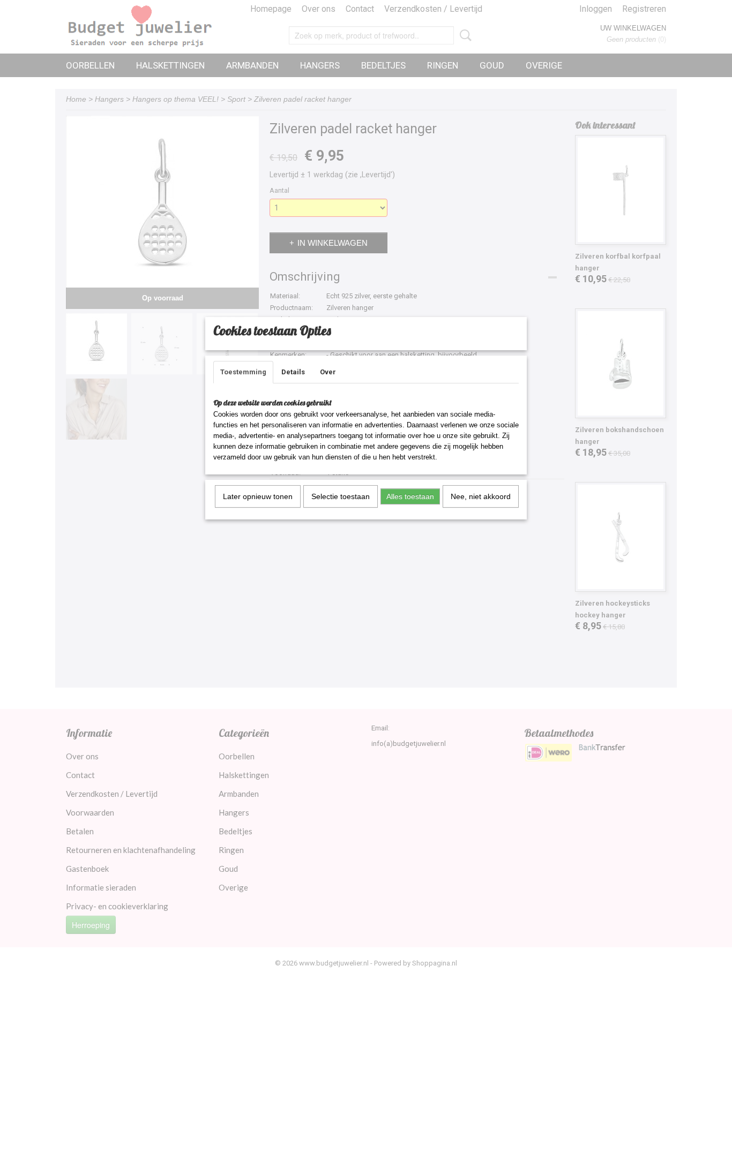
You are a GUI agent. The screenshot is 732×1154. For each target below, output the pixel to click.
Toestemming (243, 372)
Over (328, 372)
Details (293, 372)
